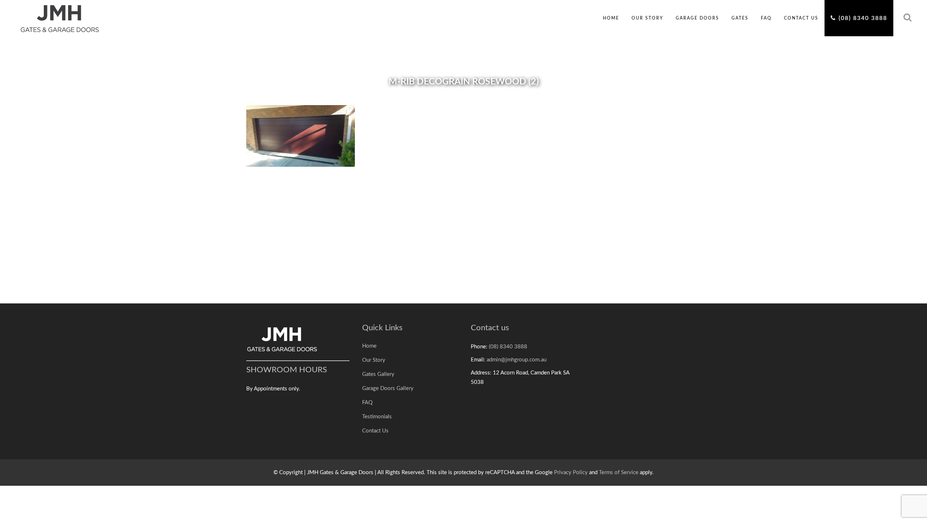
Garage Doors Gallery (388, 388)
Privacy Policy (571, 472)
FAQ (367, 402)
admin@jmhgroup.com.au (516, 359)
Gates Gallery (378, 374)
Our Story (373, 360)
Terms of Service (618, 472)
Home (369, 346)
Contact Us (375, 431)
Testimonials (377, 416)
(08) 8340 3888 (508, 346)
